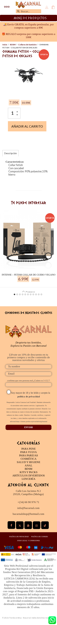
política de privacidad (28, 396)
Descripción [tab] (10, 153)
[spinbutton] (14, 113)
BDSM (13, 44)
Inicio (4, 44)
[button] (18, 112)
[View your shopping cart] (53, 7)
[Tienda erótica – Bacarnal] (28, 5)
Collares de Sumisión (27, 44)
